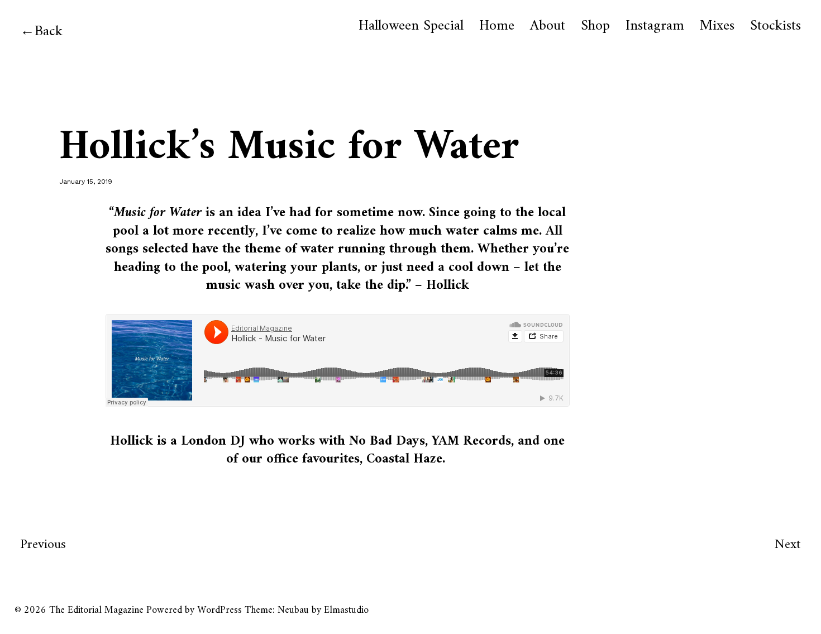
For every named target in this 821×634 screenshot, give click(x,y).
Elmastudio (346, 610)
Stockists (775, 26)
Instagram (655, 26)
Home (496, 26)
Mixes (717, 26)
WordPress (219, 610)
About (547, 26)
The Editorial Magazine (96, 610)
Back (49, 31)
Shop (595, 26)
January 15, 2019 (85, 181)
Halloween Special (411, 26)
